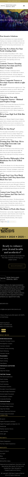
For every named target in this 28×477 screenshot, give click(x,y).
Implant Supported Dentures (7, 411)
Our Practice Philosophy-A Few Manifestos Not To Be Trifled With (12, 161)
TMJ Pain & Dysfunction (6, 376)
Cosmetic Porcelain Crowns (7, 341)
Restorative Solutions (5, 386)
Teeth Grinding (4, 361)
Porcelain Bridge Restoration (7, 391)
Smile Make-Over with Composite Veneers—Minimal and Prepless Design (11, 99)
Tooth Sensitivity (4, 384)
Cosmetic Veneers (5, 346)
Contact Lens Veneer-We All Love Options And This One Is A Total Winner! (12, 194)
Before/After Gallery (5, 461)
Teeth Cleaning (4, 358)
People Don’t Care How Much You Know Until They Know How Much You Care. (12, 177)
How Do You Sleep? (7, 129)
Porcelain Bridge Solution (6, 406)
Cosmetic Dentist (4, 353)
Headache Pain (4, 381)
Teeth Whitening (4, 351)
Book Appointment (17, 266)
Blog (1, 456)
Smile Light (3, 434)
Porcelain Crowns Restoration (8, 389)
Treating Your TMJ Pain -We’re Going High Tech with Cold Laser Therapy (12, 144)
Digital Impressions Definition (7, 421)
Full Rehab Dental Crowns (7, 404)
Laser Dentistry (4, 431)
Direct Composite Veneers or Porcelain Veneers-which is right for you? (12, 83)
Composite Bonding (5, 399)
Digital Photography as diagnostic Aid (10, 424)
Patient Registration (5, 441)
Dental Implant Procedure (7, 394)
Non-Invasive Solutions (9, 36)
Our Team (2, 453)
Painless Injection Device (6, 429)
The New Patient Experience (7, 443)
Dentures (2, 368)
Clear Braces (3, 363)
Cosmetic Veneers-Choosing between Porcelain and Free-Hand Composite (11, 66)
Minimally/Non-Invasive (6, 343)
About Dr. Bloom (4, 451)
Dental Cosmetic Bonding (7, 348)
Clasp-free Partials (5, 370)
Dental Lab (3, 426)
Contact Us (3, 458)
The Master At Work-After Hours (12, 209)
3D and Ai (2, 419)
